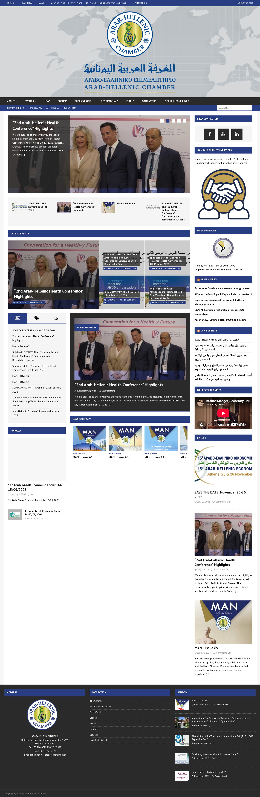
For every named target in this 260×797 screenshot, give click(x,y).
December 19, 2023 (202, 704)
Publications (83, 101)
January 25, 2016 (201, 743)
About (11, 101)
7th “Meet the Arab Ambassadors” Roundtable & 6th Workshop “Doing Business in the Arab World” (167, 293)
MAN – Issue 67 (20, 381)
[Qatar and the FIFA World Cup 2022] (182, 776)
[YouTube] (223, 134)
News (47, 101)
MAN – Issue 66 (82, 457)
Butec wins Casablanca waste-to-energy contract (223, 288)
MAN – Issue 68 (20, 375)
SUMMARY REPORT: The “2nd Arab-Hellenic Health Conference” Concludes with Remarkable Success (173, 211)
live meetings (140, 3)
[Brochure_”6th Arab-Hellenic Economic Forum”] (182, 758)
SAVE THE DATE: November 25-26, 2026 (38, 206)
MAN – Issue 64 (154, 457)
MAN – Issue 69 (126, 203)
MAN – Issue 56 (199, 700)
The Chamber (96, 700)
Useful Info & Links (99, 740)
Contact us (149, 101)
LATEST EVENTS (20, 233)
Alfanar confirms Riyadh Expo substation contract (223, 294)
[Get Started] (223, 220)
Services (94, 734)
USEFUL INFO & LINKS (176, 101)
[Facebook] (209, 134)
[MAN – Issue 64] (161, 438)
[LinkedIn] (236, 134)
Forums (62, 101)
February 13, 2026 (115, 300)
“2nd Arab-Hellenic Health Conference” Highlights (35, 125)
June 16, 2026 (113, 268)
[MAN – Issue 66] (89, 438)
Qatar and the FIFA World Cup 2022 (209, 772)
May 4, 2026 (157, 268)
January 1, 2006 (18, 494)
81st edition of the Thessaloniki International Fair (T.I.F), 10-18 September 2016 (222, 738)
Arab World (95, 712)
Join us (130, 101)
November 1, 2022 (201, 776)
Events (29, 101)
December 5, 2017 (201, 758)
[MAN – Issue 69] (108, 207)
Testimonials (110, 101)
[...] (23, 154)
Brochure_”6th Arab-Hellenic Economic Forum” (215, 754)
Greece (93, 717)
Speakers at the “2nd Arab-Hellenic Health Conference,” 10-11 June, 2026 (166, 261)
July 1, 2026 (21, 303)
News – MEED (208, 279)
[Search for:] (234, 107)
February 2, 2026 (159, 303)
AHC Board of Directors (101, 706)
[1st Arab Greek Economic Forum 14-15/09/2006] (37, 459)
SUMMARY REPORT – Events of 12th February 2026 (121, 294)
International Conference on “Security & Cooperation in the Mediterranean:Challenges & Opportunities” (221, 720)
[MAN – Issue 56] (182, 704)
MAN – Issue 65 (118, 457)
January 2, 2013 (200, 725)
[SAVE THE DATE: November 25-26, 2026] (19, 207)
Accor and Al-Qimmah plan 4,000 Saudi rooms (220, 319)
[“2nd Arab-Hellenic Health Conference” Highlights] (99, 154)
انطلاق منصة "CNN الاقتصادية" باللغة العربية (217, 339)
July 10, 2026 (203, 501)
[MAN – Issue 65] (125, 438)
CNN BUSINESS (208, 330)
